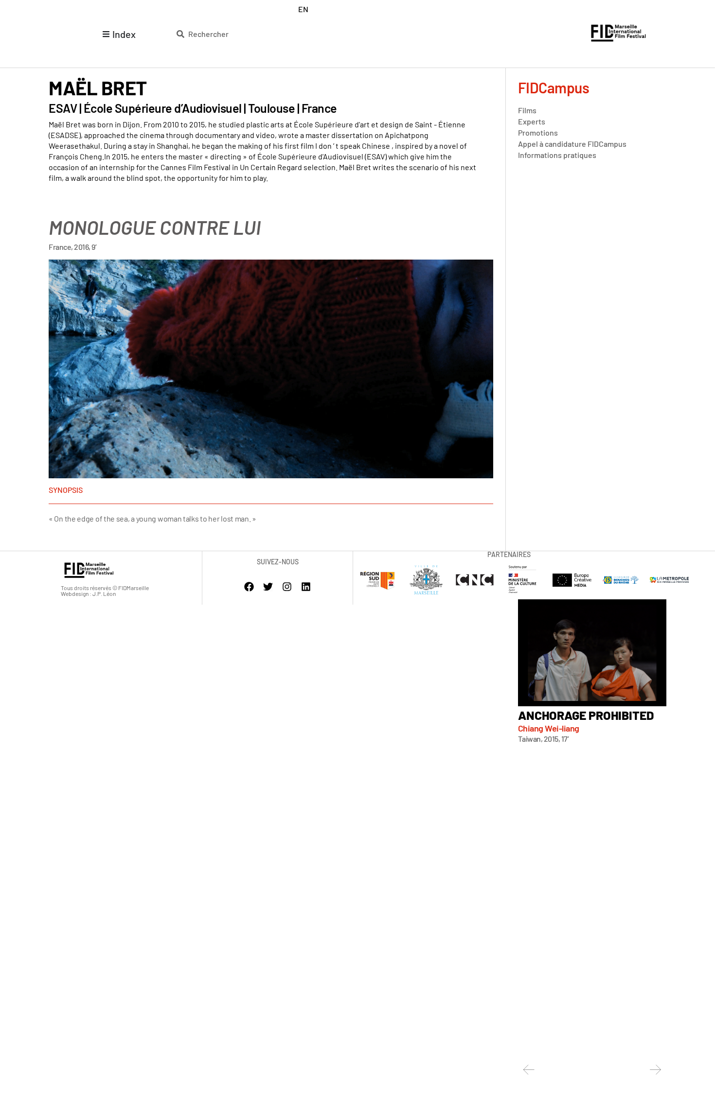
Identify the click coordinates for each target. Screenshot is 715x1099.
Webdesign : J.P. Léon (88, 593)
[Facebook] (249, 587)
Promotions (538, 132)
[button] (529, 1070)
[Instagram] (287, 587)
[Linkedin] (306, 587)
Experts (531, 121)
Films (527, 110)
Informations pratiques (557, 154)
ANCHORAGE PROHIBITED (586, 715)
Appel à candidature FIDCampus (572, 143)
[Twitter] (268, 587)
